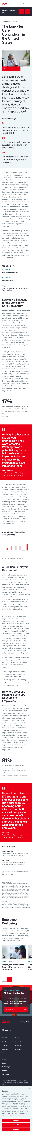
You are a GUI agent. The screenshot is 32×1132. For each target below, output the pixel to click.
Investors (5, 1049)
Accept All (16, 1129)
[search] (24, 3)
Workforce (5, 1074)
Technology (6, 1067)
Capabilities (19, 1042)
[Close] (30, 1088)
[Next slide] (10, 979)
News (4, 1053)
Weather (4, 1070)
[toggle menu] (29, 4)
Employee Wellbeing (8, 10)
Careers (4, 1045)
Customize (16, 1120)
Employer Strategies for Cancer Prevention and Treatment (13, 967)
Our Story (5, 1042)
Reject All (15, 1125)
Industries (18, 1045)
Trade (4, 1063)
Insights (17, 1049)
